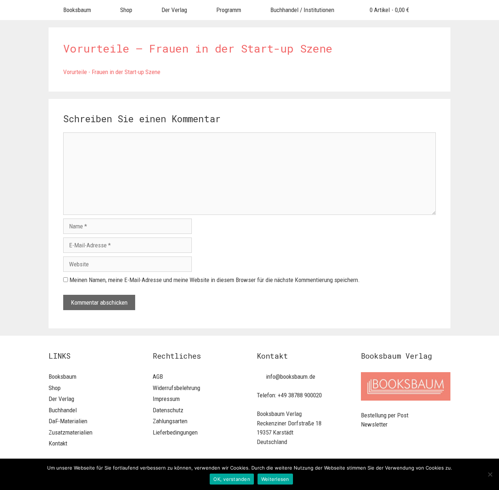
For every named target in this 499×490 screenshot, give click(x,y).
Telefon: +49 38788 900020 (289, 395)
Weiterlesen (275, 479)
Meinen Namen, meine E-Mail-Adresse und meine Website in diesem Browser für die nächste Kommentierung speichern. (214, 279)
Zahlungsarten (170, 421)
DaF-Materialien (68, 421)
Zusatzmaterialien (70, 432)
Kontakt (58, 443)
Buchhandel (63, 410)
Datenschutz (168, 410)
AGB (158, 376)
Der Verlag (174, 9)
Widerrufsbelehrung (176, 387)
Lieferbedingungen (175, 432)
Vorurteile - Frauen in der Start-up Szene (111, 72)
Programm (228, 9)
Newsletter (374, 424)
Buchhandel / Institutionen (302, 9)
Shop (126, 9)
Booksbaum (77, 9)
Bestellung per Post (384, 415)
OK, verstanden (231, 479)
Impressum (166, 398)
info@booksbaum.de (290, 376)
